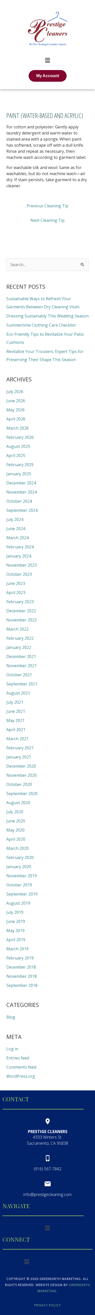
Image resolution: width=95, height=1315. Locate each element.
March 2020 (17, 848)
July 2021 (14, 702)
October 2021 (19, 675)
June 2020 (15, 821)
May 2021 (15, 720)
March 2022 (17, 629)
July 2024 (14, 519)
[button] (47, 60)
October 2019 (19, 885)
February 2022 (20, 638)
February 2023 (20, 601)
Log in (12, 1049)
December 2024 (21, 483)
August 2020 (18, 802)
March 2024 (17, 538)
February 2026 (20, 437)
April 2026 (15, 419)
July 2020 (14, 812)
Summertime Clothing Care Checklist (41, 325)
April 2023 (15, 592)
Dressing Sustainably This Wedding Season (47, 316)
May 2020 (15, 830)
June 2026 (15, 400)
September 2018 (21, 985)
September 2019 (21, 894)
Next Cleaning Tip (47, 220)
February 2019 (20, 958)
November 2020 (21, 775)
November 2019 (21, 876)
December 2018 (21, 967)
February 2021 (20, 748)
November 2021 (21, 665)
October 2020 (19, 784)
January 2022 (18, 647)
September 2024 (21, 510)
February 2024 (20, 547)
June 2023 (15, 583)
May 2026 (15, 410)
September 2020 (21, 793)
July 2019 (14, 912)
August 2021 (18, 693)
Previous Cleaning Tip (47, 206)
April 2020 (15, 839)
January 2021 (18, 757)
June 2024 (15, 528)
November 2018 (21, 976)
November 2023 (21, 565)
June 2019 (15, 921)
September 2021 (21, 684)
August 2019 (18, 903)
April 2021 (15, 729)
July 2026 (14, 391)
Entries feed (17, 1058)
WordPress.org (20, 1076)
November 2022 (21, 620)
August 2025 (18, 446)
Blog (10, 1017)
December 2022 (21, 611)
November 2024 (21, 492)
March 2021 (17, 738)
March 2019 (17, 949)
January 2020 (18, 866)
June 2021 (15, 711)
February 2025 (20, 464)
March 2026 (17, 428)
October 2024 (19, 501)
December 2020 (21, 766)
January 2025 (18, 474)
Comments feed (21, 1067)
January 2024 (18, 556)
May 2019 (15, 930)
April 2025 (15, 455)
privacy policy (47, 1305)
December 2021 (21, 656)
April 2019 (15, 939)
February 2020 (20, 857)
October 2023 (19, 574)
